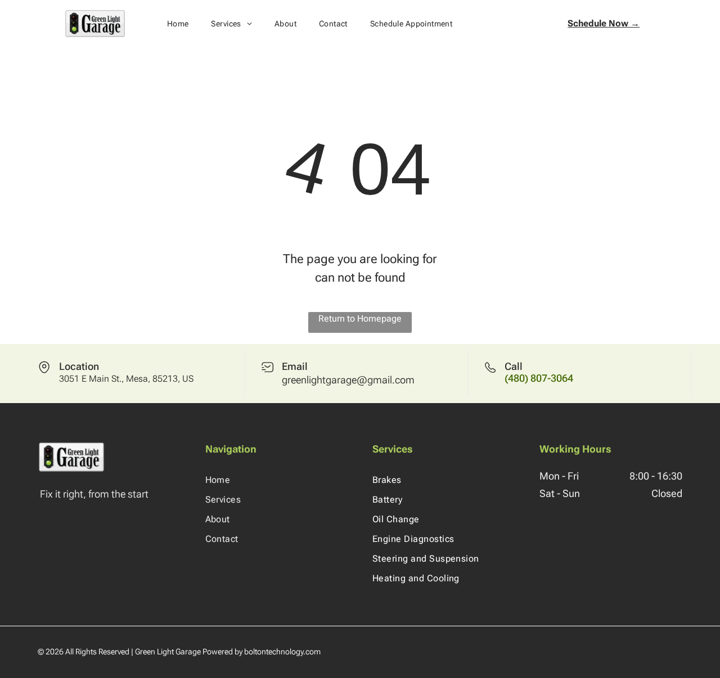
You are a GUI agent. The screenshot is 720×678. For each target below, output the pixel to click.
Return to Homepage (360, 318)
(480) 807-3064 (539, 378)
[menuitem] (178, 23)
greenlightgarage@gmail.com (348, 380)
